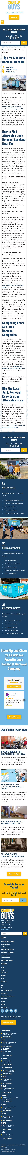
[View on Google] (7, 694)
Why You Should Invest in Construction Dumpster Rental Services (12, 786)
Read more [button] (9, 706)
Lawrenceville (6, 1067)
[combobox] (11, 933)
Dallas (3, 1123)
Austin (3, 1113)
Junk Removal (10, 72)
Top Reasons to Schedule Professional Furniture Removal (12, 855)
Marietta (4, 1077)
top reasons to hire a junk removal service (13, 285)
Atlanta (4, 1058)
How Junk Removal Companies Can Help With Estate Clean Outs (12, 822)
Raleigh (3, 1104)
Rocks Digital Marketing (8, 1151)
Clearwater (5, 1030)
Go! (24, 42)
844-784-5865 (16, 12)
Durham (3, 1086)
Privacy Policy (4, 1148)
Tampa (3, 1040)
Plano (3, 1132)
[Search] (25, 933)
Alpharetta (5, 1049)
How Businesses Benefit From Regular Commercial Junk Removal (13, 753)
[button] (2, 22)
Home (4, 50)
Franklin (4, 1095)
